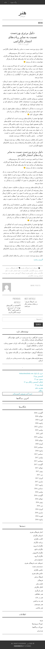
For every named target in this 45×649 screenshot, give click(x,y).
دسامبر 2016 (38, 488)
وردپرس (40, 630)
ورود (41, 620)
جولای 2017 (39, 468)
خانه (5, 2)
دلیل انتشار (17, 270)
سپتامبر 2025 (38, 437)
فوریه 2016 (39, 516)
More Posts (35, 285)
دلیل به (11, 270)
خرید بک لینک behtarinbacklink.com (31, 373)
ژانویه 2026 (39, 423)
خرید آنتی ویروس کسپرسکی (22, 394)
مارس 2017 (39, 481)
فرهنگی (40, 580)
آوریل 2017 (39, 478)
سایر (35, 273)
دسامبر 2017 (38, 454)
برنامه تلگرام (38, 542)
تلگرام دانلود (38, 549)
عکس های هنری (37, 573)
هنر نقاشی (39, 608)
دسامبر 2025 (38, 426)
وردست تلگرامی (33, 276)
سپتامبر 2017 (38, 461)
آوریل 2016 (39, 509)
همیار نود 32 (39, 385)
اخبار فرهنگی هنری (36, 532)
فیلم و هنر (39, 584)
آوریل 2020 (39, 444)
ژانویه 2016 (39, 519)
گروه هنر (18, 273)
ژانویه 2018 (39, 450)
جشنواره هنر (38, 559)
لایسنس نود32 (38, 376)
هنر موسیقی (38, 604)
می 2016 (40, 506)
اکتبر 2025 (39, 433)
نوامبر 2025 (39, 430)
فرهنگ (23, 273)
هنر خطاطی (39, 594)
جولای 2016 (39, 499)
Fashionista (18, 646)
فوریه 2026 (39, 420)
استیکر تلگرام (38, 535)
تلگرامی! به (24, 270)
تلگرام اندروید (38, 546)
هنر (22, 12)
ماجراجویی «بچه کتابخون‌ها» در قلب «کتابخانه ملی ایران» (23, 349)
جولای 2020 (39, 440)
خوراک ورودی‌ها (37, 624)
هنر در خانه (39, 597)
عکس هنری (29, 273)
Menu (40, 22)
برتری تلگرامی (33, 270)
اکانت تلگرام (38, 539)
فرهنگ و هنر (38, 577)
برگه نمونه (13, 2)
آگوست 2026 (38, 413)
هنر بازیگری (39, 590)
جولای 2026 (39, 416)
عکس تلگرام (38, 570)
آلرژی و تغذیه (38, 259)
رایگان (41, 391)
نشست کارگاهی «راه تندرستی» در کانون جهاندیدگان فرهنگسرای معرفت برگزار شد (25, 338)
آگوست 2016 (38, 495)
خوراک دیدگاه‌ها (37, 627)
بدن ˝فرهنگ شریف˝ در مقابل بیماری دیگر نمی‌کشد (31, 303)
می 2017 (40, 475)
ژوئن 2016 (39, 502)
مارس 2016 (39, 512)
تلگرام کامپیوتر (38, 553)
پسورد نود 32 (38, 379)
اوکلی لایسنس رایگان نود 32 (33, 382)
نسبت (12, 273)
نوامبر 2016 (39, 492)
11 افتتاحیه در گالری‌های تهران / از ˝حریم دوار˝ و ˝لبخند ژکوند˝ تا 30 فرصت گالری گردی (13, 308)
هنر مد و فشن (38, 601)
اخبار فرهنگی (14, 268)
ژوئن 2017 (39, 471)
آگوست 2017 (38, 464)
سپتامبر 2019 (38, 447)
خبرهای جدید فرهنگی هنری (29, 268)
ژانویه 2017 (39, 485)
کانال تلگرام (39, 587)
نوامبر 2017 (39, 457)
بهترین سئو (39, 388)
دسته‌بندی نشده (37, 566)
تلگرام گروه (39, 556)
